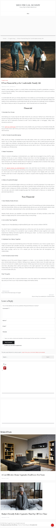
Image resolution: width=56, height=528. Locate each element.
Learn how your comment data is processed (33, 352)
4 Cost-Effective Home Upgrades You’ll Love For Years (23, 475)
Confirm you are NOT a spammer (13, 345)
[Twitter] (4, 366)
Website (5, 331)
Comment (6, 308)
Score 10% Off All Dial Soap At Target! (11, 292)
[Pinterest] (4, 370)
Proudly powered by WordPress (9, 525)
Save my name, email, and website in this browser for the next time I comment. (25, 338)
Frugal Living (5, 80)
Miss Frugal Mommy (28, 5)
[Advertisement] (28, 26)
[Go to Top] (52, 525)
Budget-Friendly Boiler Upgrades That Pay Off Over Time (25, 514)
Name (5, 320)
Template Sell (33, 525)
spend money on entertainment (16, 168)
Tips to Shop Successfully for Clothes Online (43, 296)
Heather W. (13, 86)
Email (4, 326)
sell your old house (10, 127)
